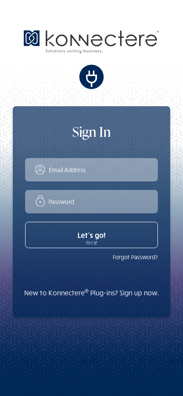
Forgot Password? (135, 257)
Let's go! (91, 235)
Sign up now (138, 293)
